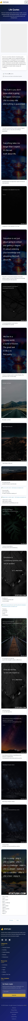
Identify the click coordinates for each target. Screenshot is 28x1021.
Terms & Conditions (14, 1012)
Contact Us (14, 1019)
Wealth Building (5, 952)
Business (3, 954)
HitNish (25, 1005)
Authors (3, 972)
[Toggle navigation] (26, 2)
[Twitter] (6, 940)
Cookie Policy (14, 1016)
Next (18, 920)
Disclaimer (14, 1014)
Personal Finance (5, 947)
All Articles (4, 965)
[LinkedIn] (9, 940)
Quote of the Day (5, 974)
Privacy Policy (14, 1010)
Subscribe (14, 995)
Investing (3, 950)
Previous (11, 920)
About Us (14, 1007)
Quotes (3, 967)
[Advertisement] (14, 38)
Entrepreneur (4, 957)
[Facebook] (2, 940)
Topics (3, 969)
